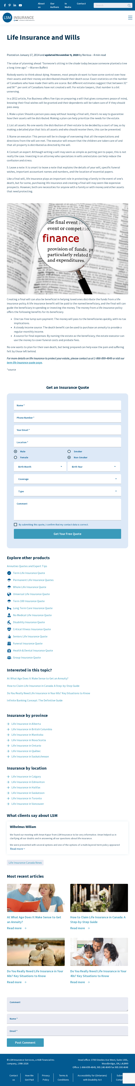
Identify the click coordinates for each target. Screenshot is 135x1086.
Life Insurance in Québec (26, 751)
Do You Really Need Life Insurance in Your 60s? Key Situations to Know (48, 693)
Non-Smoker (80, 457)
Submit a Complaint (121, 1077)
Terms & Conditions (63, 1077)
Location (22, 442)
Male (22, 451)
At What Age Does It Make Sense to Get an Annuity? (37, 678)
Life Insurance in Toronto (26, 798)
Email (13, 1031)
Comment (22, 503)
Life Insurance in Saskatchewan (30, 756)
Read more (17, 848)
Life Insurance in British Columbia (31, 729)
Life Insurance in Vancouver (27, 803)
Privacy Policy (46, 1077)
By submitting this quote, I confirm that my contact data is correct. (53, 524)
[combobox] (40, 467)
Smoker (78, 451)
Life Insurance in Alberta (26, 723)
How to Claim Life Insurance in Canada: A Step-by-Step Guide (43, 685)
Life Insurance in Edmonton (28, 782)
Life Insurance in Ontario (26, 745)
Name (21, 405)
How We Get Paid (29, 1077)
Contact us (13, 1077)
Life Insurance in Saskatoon (27, 793)
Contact (81, 3)
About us (41, 5)
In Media (68, 5)
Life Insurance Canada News (25, 862)
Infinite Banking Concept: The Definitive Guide (35, 700)
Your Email (23, 430)
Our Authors (54, 5)
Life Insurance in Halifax (25, 787)
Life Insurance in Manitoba (27, 734)
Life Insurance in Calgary (26, 776)
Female (24, 457)
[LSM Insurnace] (19, 17)
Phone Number (25, 417)
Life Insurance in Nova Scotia (28, 740)
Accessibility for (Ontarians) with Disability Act (92, 1077)
